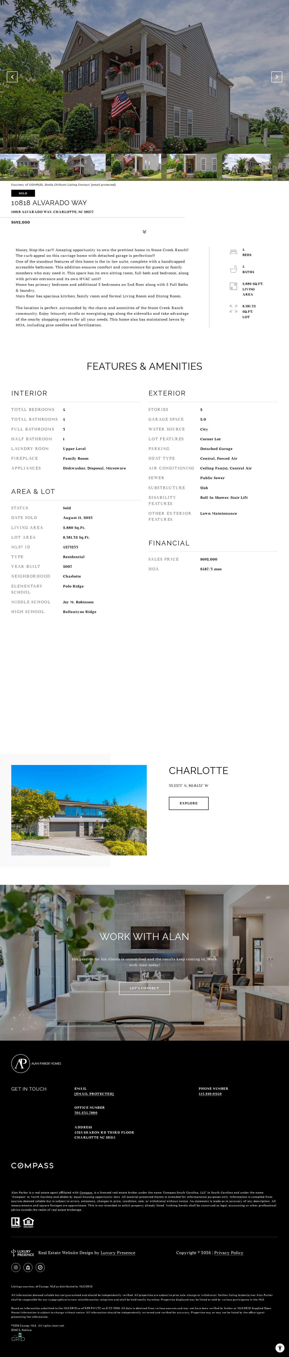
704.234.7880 (86, 1113)
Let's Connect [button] (144, 988)
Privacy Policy (229, 1252)
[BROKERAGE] (40, 1267)
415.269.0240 (210, 1094)
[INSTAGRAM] (15, 1267)
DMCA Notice (21, 1330)
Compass (86, 1192)
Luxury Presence (118, 1252)
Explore (189, 803)
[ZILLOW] (28, 1267)
